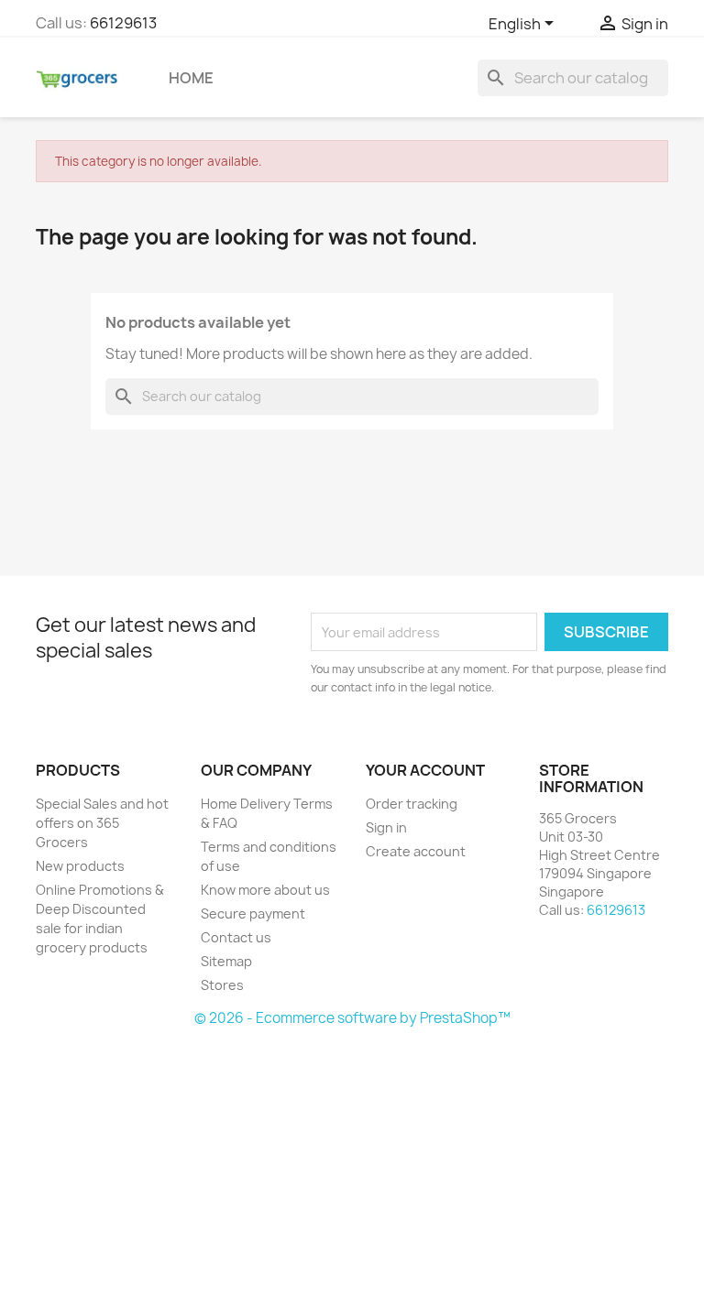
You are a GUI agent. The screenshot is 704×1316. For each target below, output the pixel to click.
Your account (425, 770)
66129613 (123, 23)
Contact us (236, 937)
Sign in (386, 827)
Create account (416, 851)
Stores (222, 985)
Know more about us (265, 889)
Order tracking (411, 803)
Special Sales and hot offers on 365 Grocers (102, 823)
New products (80, 866)
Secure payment (253, 913)
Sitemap (226, 961)
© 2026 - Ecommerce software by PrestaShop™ (352, 1018)
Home (191, 78)
